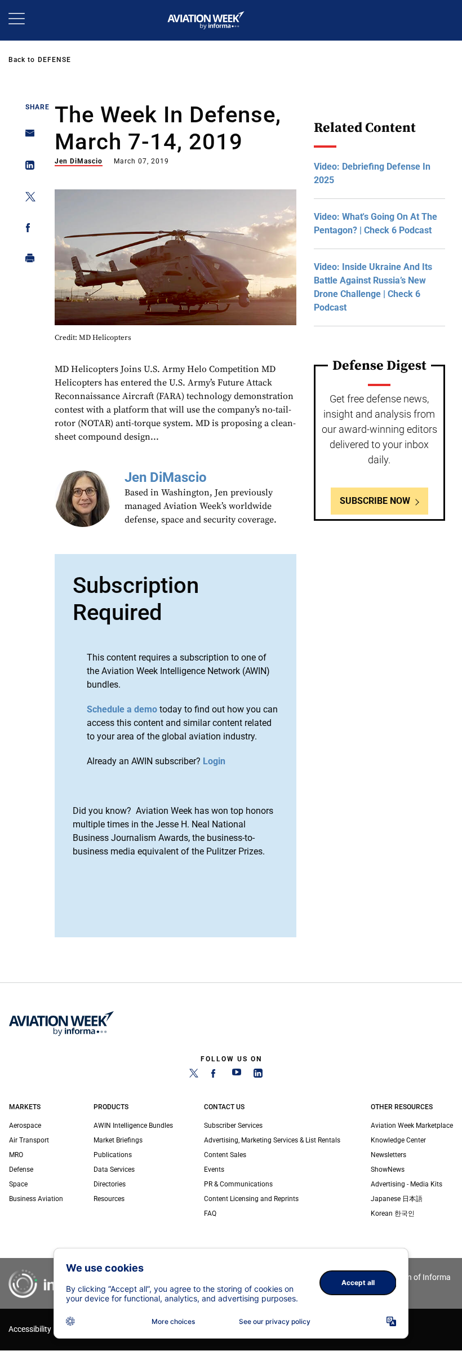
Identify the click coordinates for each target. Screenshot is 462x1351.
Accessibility (29, 1329)
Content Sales (225, 1155)
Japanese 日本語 (397, 1199)
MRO (16, 1155)
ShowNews (388, 1169)
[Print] (26, 261)
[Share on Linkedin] (26, 168)
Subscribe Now (375, 500)
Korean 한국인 (393, 1213)
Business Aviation (36, 1199)
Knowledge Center (398, 1140)
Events (214, 1169)
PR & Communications (238, 1184)
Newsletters (388, 1155)
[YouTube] (236, 1075)
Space (18, 1184)
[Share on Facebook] (26, 230)
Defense (54, 60)
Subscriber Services (233, 1125)
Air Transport (29, 1140)
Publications (113, 1155)
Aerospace (25, 1125)
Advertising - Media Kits (406, 1184)
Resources (109, 1199)
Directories (110, 1184)
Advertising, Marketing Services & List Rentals (272, 1140)
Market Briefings (118, 1140)
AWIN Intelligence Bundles (133, 1125)
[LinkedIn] (258, 1075)
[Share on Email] (26, 137)
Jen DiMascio (79, 161)
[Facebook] (215, 1075)
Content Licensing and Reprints (251, 1199)
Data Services (114, 1169)
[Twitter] (193, 1075)
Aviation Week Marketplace (412, 1125)
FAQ (210, 1213)
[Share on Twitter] (26, 199)
